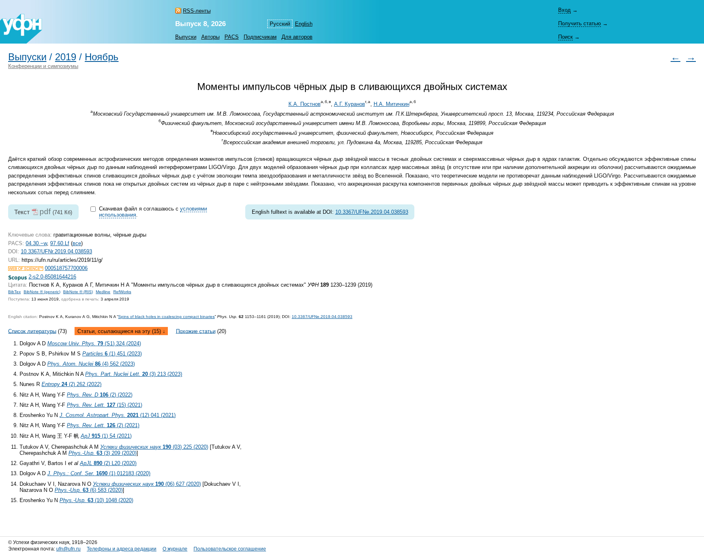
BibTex (14, 292)
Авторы (210, 37)
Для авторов (297, 37)
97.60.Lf (59, 243)
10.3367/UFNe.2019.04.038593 (371, 212)
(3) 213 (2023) (133, 374)
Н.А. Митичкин (391, 104)
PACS (231, 37)
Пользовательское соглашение (230, 549)
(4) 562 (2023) (91, 364)
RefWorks (122, 292)
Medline (103, 292)
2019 (65, 57)
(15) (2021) (104, 405)
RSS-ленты (197, 11)
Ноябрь (102, 57)
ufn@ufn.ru (68, 549)
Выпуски (185, 37)
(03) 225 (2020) (154, 447)
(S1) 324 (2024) (94, 343)
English (303, 24)
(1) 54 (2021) (106, 436)
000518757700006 (66, 268)
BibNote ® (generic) (42, 292)
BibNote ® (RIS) (78, 292)
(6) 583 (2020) (89, 490)
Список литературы (32, 331)
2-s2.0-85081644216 (52, 277)
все (77, 243)
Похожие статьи (196, 331)
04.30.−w (36, 243)
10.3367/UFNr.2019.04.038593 (56, 251)
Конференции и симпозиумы (43, 66)
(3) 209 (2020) (102, 453)
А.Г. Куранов (349, 104)
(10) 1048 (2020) (96, 500)
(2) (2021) (103, 425)
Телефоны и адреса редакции (121, 549)
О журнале (175, 549)
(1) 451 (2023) (112, 354)
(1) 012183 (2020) (98, 473)
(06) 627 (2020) (147, 484)
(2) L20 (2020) (108, 463)
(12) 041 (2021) (117, 415)
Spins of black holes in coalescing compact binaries (166, 316)
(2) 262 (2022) (71, 384)
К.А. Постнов (304, 104)
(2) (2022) (99, 395)
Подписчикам (260, 37)
